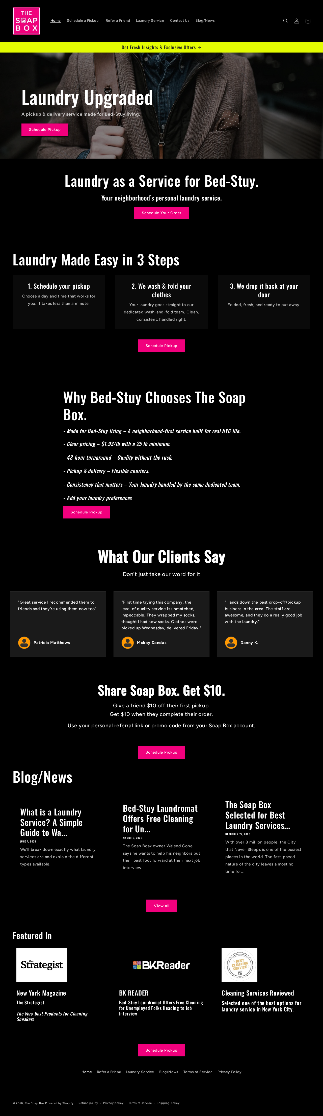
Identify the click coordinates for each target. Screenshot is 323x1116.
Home (87, 1072)
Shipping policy (168, 1103)
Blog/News (168, 1072)
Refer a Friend (109, 1072)
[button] (285, 21)
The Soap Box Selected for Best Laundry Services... (257, 814)
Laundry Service (140, 1072)
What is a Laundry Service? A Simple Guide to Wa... (51, 822)
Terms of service (140, 1103)
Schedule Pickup (45, 130)
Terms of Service (198, 1072)
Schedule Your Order (161, 213)
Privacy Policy (229, 1072)
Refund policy (88, 1103)
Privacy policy (113, 1103)
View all (161, 906)
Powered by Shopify (59, 1103)
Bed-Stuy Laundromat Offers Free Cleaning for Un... (160, 818)
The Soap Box (34, 1103)
